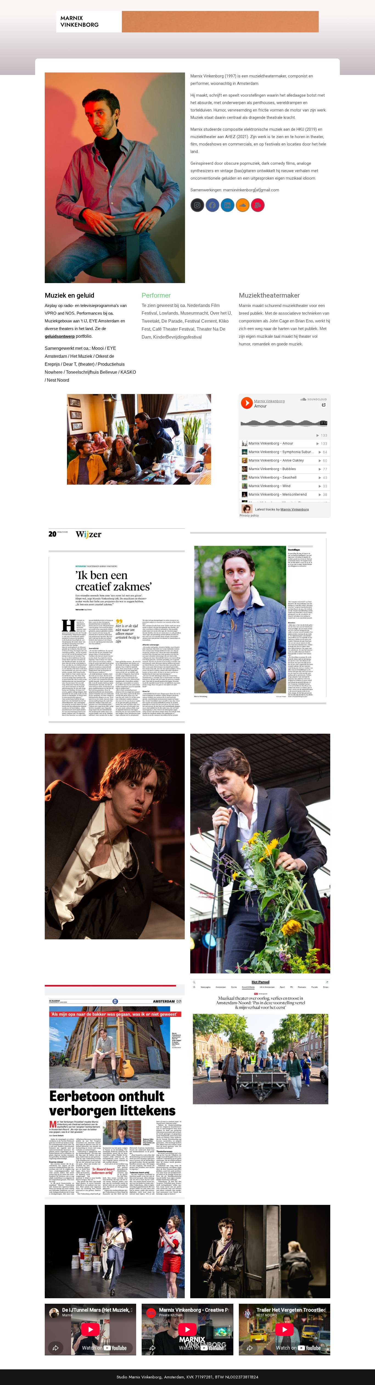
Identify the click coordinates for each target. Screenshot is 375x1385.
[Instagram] (197, 205)
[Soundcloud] (243, 205)
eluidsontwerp (61, 336)
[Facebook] (212, 205)
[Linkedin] (227, 205)
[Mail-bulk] (258, 205)
